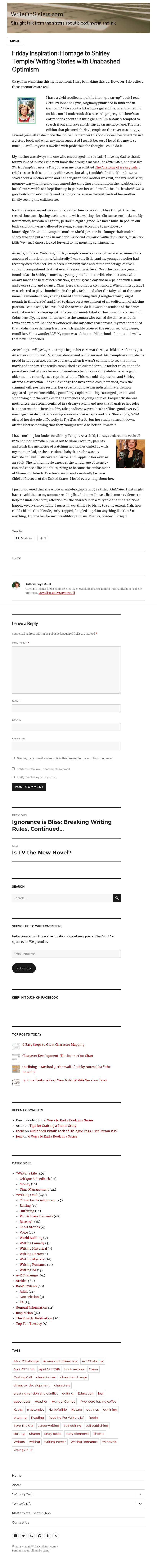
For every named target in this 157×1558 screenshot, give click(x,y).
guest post (22, 1401)
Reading (37, 1417)
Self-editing (72, 1425)
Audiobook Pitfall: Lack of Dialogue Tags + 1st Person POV (73, 1131)
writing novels (55, 1442)
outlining (110, 1409)
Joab (19, 1136)
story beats (52, 1434)
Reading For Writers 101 (66, 1417)
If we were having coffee (98, 1401)
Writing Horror (31, 1254)
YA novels (109, 1442)
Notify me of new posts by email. (37, 777)
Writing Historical (33, 1248)
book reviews (74, 1369)
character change (73, 1377)
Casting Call (23, 1377)
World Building (31, 1238)
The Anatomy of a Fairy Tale (116, 167)
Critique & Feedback (35, 1179)
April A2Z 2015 (24, 1369)
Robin (93, 1417)
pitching (20, 1417)
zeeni (20, 1131)
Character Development (38, 1200)
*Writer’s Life (21, 1503)
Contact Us (20, 1522)
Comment (20, 643)
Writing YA (28, 1270)
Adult (24, 1291)
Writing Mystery (32, 1259)
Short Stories (30, 1227)
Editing (25, 1205)
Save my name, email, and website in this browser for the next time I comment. (65, 758)
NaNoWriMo (57, 1409)
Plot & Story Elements (36, 1216)
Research (27, 1222)
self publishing (97, 1425)
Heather (41, 1401)
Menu (15, 41)
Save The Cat (24, 1425)
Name (16, 700)
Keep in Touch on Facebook (35, 997)
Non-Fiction (29, 1297)
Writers (19, 1442)
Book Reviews (26, 1286)
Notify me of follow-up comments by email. (43, 768)
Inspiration (24, 1313)
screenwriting (48, 1425)
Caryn (93, 1369)
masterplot (35, 1409)
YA (22, 1302)
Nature (76, 1409)
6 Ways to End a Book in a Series (68, 1120)
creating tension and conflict (36, 1393)
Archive (21, 1281)
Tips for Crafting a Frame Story (52, 1126)
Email (16, 719)
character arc (46, 1377)
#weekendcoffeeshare (60, 1361)
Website (18, 738)
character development (32, 1385)
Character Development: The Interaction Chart (57, 1056)
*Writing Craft (27, 1195)
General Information (31, 1307)
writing (34, 1442)
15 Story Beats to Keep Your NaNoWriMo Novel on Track (65, 1080)
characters (62, 1385)
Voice (24, 1232)
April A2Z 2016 (49, 1369)
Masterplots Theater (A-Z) (31, 1513)
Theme (98, 1434)
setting (19, 1434)
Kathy (18, 1409)
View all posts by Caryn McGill (56, 593)
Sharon (34, 1434)
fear (101, 1393)
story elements (77, 1434)
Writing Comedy (32, 1243)
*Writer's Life (26, 1173)
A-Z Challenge (27, 1275)
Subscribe (23, 968)
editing (67, 1393)
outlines (92, 1409)
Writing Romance (33, 1264)
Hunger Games (63, 1401)
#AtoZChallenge (26, 1361)
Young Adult (23, 1450)
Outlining (27, 1211)
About (17, 1485)
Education (86, 1393)
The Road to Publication (34, 1318)
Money (25, 1184)
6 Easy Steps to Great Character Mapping (53, 1044)
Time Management (34, 1189)
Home (17, 1475)
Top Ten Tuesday (29, 1324)
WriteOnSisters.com (37, 14)
